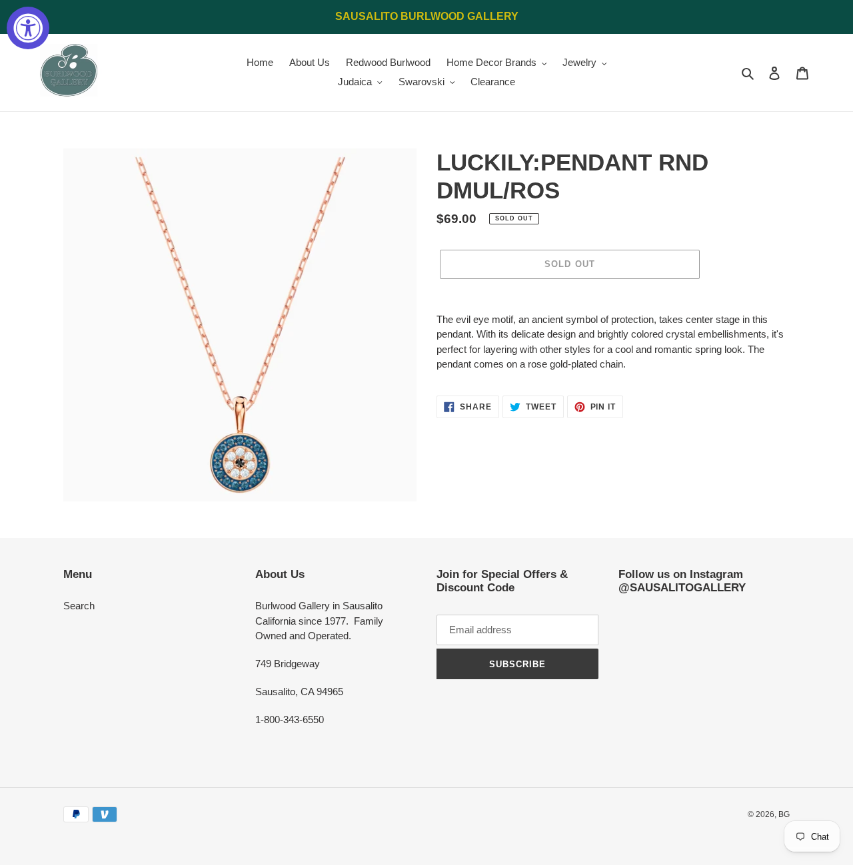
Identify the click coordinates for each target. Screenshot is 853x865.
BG (784, 814)
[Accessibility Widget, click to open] (28, 28)
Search (79, 605)
